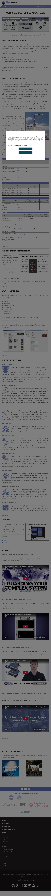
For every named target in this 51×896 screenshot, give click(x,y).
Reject (25, 152)
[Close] (43, 132)
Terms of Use (25, 145)
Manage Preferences (25, 156)
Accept (25, 148)
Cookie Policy (18, 145)
